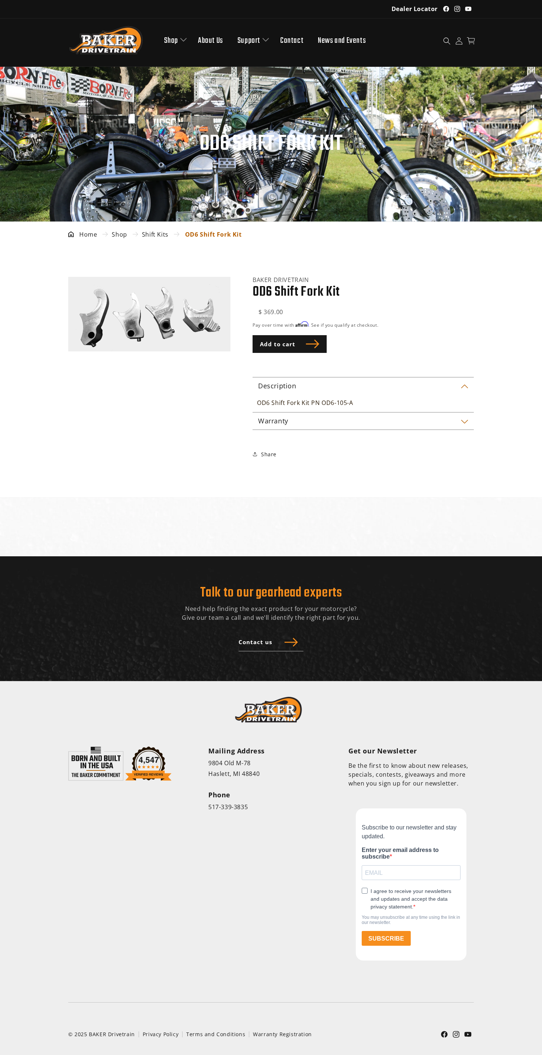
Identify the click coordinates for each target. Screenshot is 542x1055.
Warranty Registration (282, 1034)
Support (248, 41)
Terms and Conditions (215, 1034)
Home (88, 234)
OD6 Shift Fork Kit (213, 234)
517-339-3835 (228, 807)
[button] (174, 41)
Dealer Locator (415, 9)
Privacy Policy (160, 1034)
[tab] (363, 385)
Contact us (255, 642)
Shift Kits (155, 234)
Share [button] (269, 454)
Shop (171, 41)
